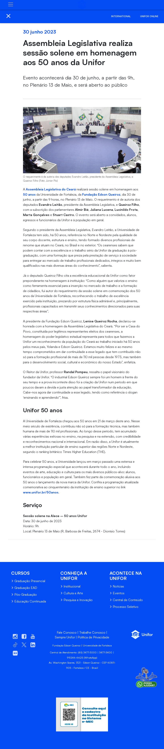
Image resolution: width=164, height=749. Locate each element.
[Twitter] (19, 546)
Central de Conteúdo (128, 600)
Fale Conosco (67, 632)
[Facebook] (11, 546)
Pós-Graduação (25, 594)
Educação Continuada (30, 601)
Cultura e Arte (73, 593)
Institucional (72, 586)
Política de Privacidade (93, 637)
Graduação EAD (25, 588)
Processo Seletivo (125, 607)
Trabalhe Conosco (92, 632)
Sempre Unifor (65, 637)
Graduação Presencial (29, 581)
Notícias (118, 586)
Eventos (118, 593)
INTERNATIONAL (121, 16)
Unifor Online (149, 16)
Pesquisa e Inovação (78, 600)
